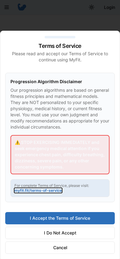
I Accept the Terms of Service (60, 218)
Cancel (60, 247)
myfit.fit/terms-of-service (38, 190)
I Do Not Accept (60, 232)
